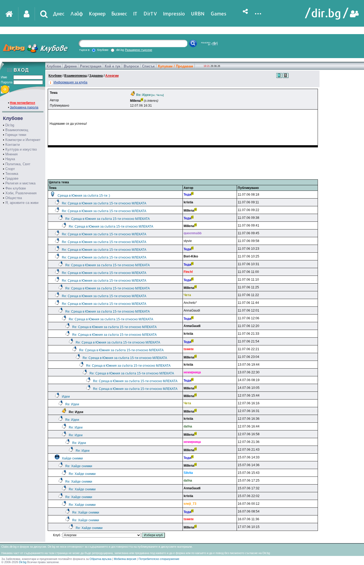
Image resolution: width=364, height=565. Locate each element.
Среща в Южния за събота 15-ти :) (84, 195)
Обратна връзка (100, 558)
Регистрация (91, 66)
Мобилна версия (125, 558)
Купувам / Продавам (175, 66)
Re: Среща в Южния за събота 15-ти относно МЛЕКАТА (104, 203)
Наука (10, 159)
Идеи (66, 396)
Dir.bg (9, 125)
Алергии (112, 76)
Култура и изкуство (21, 149)
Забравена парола (24, 107)
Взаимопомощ (16, 130)
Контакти (12, 145)
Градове (11, 178)
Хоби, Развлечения (21, 193)
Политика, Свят (17, 164)
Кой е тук (112, 66)
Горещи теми (15, 135)
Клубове (54, 66)
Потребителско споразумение (159, 558)
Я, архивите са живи (21, 203)
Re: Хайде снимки (78, 466)
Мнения (11, 154)
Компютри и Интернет (23, 140)
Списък (148, 66)
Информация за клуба (70, 82)
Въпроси (131, 66)
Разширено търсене (138, 49)
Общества (13, 198)
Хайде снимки (72, 458)
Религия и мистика (20, 183)
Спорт (10, 169)
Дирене (70, 66)
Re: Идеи (72, 404)
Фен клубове (15, 188)
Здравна (96, 76)
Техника (11, 174)
